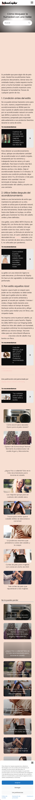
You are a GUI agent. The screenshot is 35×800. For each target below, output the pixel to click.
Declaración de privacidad (16, 797)
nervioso (4, 336)
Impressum (30, 796)
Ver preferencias (17, 792)
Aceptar (17, 783)
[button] (32, 763)
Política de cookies (4, 797)
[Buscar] (28, 22)
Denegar (17, 787)
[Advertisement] (17, 52)
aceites (18, 237)
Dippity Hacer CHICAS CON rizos (12, 382)
